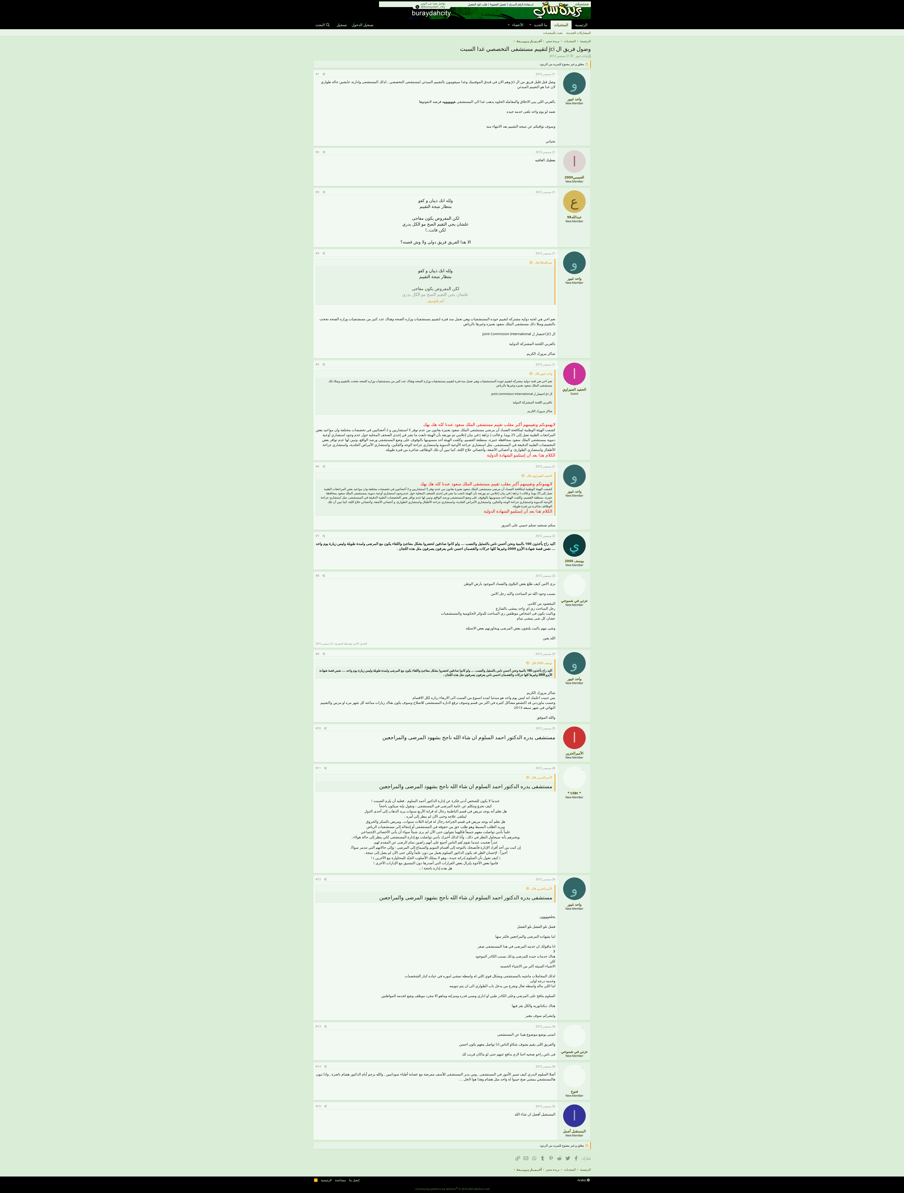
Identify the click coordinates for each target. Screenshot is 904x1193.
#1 (317, 74)
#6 (317, 466)
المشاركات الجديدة (578, 33)
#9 (317, 654)
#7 (317, 536)
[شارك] (324, 74)
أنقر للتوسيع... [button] (435, 301)
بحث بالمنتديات (553, 33)
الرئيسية (581, 24)
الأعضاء (517, 24)
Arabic (582, 1180)
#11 (318, 768)
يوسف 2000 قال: (541, 663)
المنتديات (561, 24)
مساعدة (340, 1180)
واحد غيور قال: (543, 373)
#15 (318, 1106)
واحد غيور (581, 56)
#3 (317, 192)
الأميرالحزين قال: (541, 777)
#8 (317, 576)
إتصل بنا (354, 1180)
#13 (318, 1026)
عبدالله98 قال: (543, 262)
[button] (530, 24)
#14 (318, 1066)
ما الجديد (540, 24)
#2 (317, 152)
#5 (317, 364)
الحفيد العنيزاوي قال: (539, 476)
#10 (318, 728)
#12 (318, 879)
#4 (317, 253)
